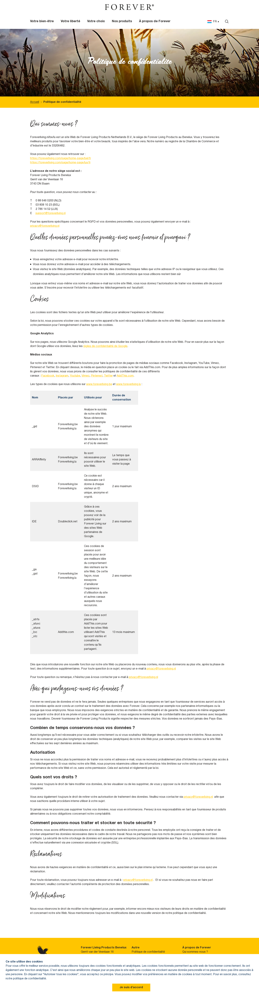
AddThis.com (125, 376)
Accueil (34, 102)
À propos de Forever (154, 21)
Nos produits (122, 21)
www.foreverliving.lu (128, 384)
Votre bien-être (42, 21)
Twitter (108, 376)
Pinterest (97, 376)
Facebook (47, 376)
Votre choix (96, 21)
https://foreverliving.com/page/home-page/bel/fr (60, 158)
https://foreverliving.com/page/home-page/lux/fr (60, 162)
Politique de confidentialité (148, 952)
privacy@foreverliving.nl (44, 226)
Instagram (62, 376)
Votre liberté (70, 21)
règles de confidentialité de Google (105, 346)
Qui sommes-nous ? (195, 952)
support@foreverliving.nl (50, 213)
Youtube (75, 376)
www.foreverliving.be (99, 384)
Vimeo (86, 376)
